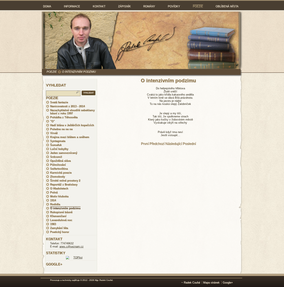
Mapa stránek (211, 282)
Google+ (228, 282)
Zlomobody (57, 176)
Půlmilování (58, 164)
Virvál (54, 133)
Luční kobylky (59, 148)
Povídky (174, 6)
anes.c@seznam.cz (71, 246)
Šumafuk (56, 145)
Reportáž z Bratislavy (63, 184)
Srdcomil (56, 156)
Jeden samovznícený (63, 152)
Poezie (198, 6)
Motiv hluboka (59, 196)
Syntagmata (57, 141)
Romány (149, 6)
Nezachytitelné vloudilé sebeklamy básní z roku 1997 (72, 112)
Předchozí (156, 143)
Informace (72, 6)
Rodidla (55, 204)
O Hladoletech (59, 188)
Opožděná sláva (60, 160)
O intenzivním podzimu (79, 71)
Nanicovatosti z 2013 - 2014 (67, 106)
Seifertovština (59, 168)
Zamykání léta (59, 228)
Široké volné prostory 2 (65, 180)
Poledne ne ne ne (61, 129)
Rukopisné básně (61, 212)
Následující (173, 143)
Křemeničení (58, 216)
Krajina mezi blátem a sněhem (69, 137)
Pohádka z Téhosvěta (64, 117)
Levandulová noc (61, 220)
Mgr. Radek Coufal (103, 280)
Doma (47, 6)
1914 (53, 200)
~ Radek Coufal (190, 282)
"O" (52, 121)
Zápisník (124, 6)
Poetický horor (59, 232)
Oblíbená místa (227, 6)
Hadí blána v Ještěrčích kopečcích (72, 125)
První (145, 143)
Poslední (189, 143)
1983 (53, 224)
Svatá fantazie (59, 102)
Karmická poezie (61, 172)
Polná (54, 192)
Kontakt (99, 6)
